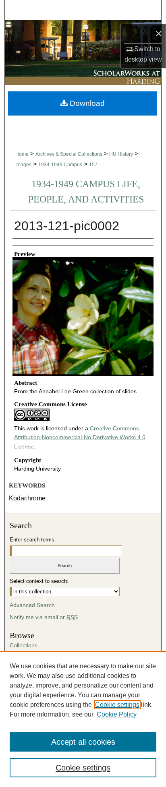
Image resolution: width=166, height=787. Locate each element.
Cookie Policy (117, 714)
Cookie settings (117, 704)
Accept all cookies (83, 741)
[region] (83, 719)
